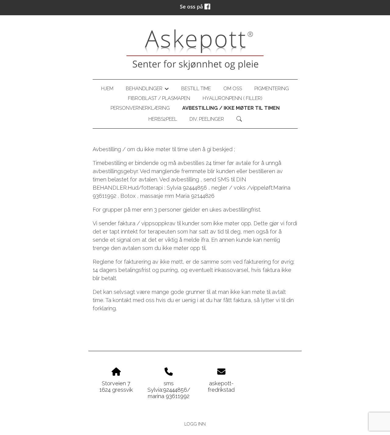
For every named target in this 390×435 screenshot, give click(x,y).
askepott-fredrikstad (221, 386)
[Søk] (239, 118)
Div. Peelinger (207, 119)
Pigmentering (271, 88)
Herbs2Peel (162, 119)
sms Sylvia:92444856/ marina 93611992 (168, 389)
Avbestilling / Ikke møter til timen (231, 108)
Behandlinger (147, 90)
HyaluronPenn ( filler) (232, 98)
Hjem (107, 88)
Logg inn (195, 423)
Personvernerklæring (140, 108)
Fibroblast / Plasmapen (159, 98)
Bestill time (196, 88)
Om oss (232, 88)
